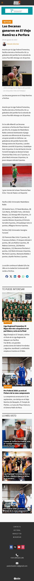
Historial (17, 530)
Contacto (17, 527)
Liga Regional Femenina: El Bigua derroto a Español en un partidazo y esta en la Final (16, 328)
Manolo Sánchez (13, 44)
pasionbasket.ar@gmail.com (17, 566)
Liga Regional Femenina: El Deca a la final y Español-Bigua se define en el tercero (17, 476)
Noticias (7, 22)
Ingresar (18, 537)
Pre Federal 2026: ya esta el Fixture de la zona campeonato (17, 391)
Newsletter (17, 533)
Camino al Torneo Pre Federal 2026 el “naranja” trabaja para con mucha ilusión (17, 443)
